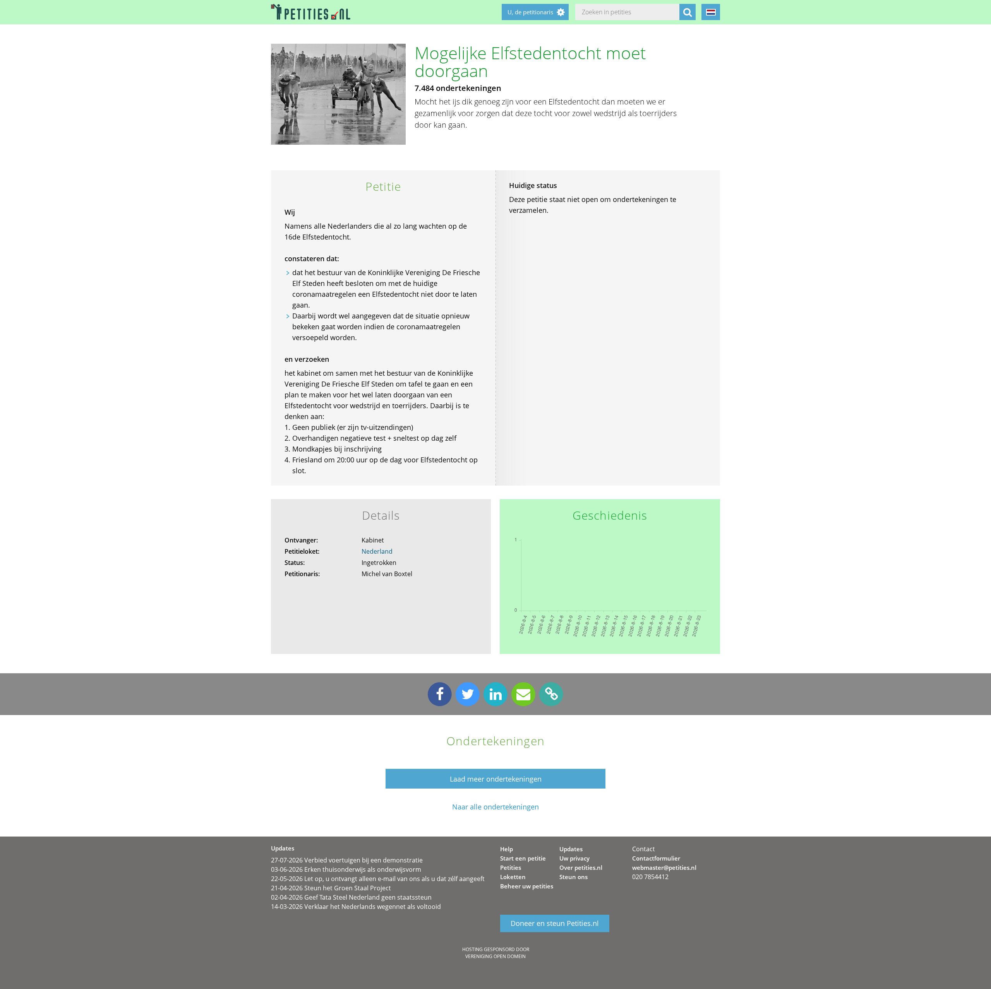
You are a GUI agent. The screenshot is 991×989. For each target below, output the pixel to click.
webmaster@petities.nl (664, 867)
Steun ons (573, 877)
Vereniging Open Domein (495, 956)
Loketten (513, 877)
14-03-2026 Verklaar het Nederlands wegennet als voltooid (356, 906)
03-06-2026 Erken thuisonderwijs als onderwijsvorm (346, 869)
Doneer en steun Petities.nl (555, 923)
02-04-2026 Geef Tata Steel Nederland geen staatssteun (351, 897)
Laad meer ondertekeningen (496, 779)
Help (506, 849)
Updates (571, 849)
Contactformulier (656, 858)
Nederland (377, 551)
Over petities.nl (580, 867)
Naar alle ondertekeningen (495, 807)
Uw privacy (574, 858)
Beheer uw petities (526, 886)
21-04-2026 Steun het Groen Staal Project (331, 888)
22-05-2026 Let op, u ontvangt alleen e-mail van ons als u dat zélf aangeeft (378, 878)
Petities (510, 867)
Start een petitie (523, 858)
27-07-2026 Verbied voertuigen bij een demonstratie (347, 860)
